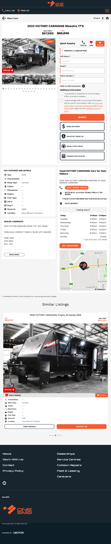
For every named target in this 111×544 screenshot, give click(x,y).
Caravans (64, 476)
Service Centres (69, 459)
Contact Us (81, 427)
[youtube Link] (4, 483)
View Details (29, 427)
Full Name (65, 56)
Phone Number (67, 76)
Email (63, 66)
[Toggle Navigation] (107, 10)
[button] (29, 56)
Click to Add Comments (70, 86)
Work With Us (13, 459)
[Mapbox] (67, 288)
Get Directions (70, 246)
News (7, 453)
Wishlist (100, 45)
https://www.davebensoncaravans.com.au (85, 199)
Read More (14, 255)
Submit (82, 117)
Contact (8, 465)
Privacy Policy (13, 470)
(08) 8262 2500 (76, 187)
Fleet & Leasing (68, 470)
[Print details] (107, 18)
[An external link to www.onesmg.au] (55, 3)
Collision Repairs (69, 465)
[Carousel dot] (3, 88)
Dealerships (66, 453)
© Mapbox (100, 289)
